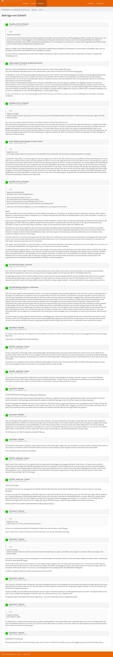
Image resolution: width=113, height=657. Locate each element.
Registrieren (100, 3)
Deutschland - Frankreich (16, 511)
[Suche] (108, 3)
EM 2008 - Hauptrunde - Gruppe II (19, 479)
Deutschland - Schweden (16, 327)
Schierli (11, 25)
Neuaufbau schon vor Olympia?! (19, 24)
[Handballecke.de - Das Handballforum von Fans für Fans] (11, 4)
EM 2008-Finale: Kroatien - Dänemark (20, 265)
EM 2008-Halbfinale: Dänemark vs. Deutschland (23, 287)
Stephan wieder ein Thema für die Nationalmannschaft (25, 63)
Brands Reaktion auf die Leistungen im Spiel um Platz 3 (26, 141)
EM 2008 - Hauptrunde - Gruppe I (19, 346)
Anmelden (91, 3)
